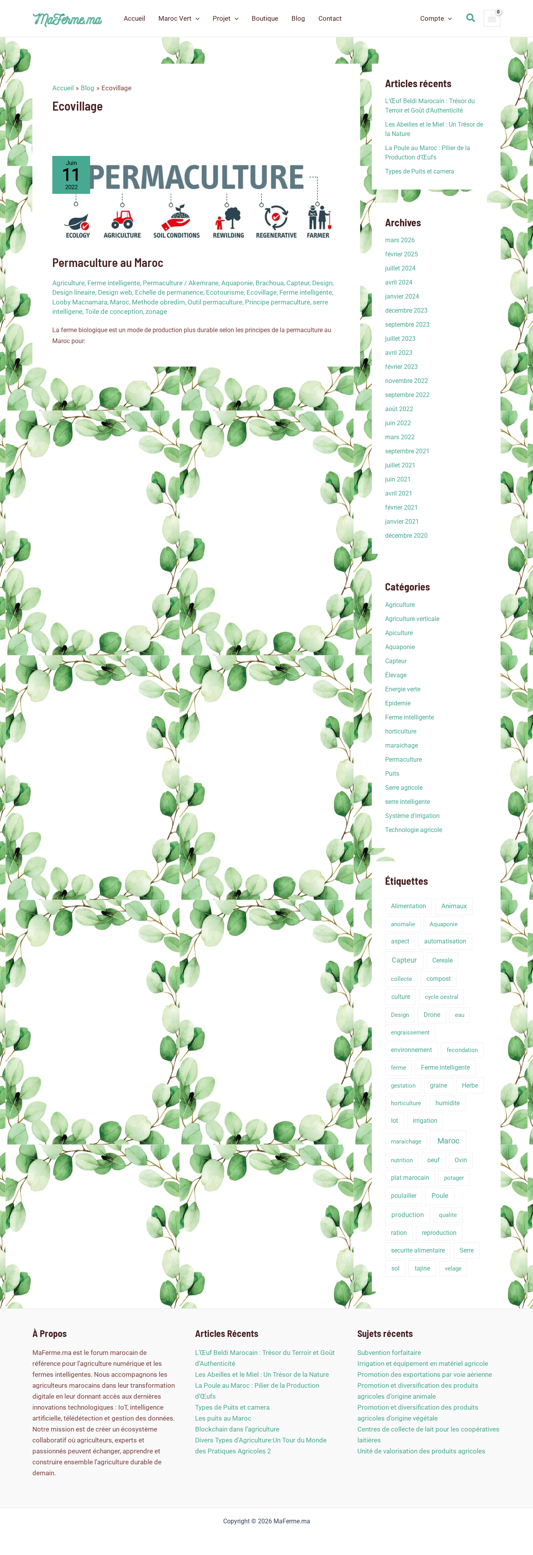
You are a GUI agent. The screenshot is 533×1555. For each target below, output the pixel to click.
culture (400, 996)
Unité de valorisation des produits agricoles (421, 1451)
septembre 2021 (407, 451)
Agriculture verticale (412, 619)
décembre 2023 (406, 310)
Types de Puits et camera (419, 171)
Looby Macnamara (79, 302)
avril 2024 (398, 282)
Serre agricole (404, 787)
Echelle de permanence (169, 292)
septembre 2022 (407, 395)
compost (438, 978)
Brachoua (270, 283)
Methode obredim (158, 302)
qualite (448, 1215)
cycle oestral (441, 996)
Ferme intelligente (113, 283)
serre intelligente (407, 801)
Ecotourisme (225, 292)
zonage (156, 311)
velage (453, 1268)
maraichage (401, 745)
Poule (440, 1195)
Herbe (470, 1085)
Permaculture (163, 283)
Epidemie (397, 703)
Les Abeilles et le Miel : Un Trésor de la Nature (262, 1374)
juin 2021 (398, 479)
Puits (392, 773)
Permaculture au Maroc (107, 262)
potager (454, 1177)
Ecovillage (262, 292)
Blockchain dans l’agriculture (237, 1429)
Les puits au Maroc (223, 1418)
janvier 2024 (402, 296)
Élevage (396, 675)
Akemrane (203, 283)
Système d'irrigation (412, 816)
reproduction (439, 1232)
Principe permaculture (277, 302)
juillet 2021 (400, 465)
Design (322, 283)
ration (399, 1232)
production (407, 1215)
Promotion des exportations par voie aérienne (424, 1374)
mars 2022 (400, 437)
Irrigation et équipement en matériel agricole (422, 1363)
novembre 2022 (406, 381)
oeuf (433, 1160)
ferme (398, 1067)
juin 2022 (398, 423)
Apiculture (399, 633)
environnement (411, 1050)
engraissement (410, 1032)
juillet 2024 (400, 268)
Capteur (297, 283)
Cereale (442, 960)
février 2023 (401, 366)
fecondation (462, 1050)
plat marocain (410, 1177)
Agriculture (68, 283)
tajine (422, 1268)
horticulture (400, 731)
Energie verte (402, 689)
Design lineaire (73, 292)
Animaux (454, 906)
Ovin (461, 1160)
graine (438, 1085)
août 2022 (399, 409)
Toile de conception (114, 311)
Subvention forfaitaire (389, 1352)
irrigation (425, 1120)
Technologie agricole (413, 830)
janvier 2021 (402, 521)
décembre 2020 (406, 535)
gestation (403, 1085)
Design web (115, 292)
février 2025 (401, 254)
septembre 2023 (407, 324)
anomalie (403, 924)
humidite (447, 1103)
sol (395, 1268)
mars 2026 (400, 240)
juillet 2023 (400, 338)
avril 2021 (398, 493)
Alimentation (408, 906)
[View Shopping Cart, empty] (492, 18)
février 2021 (401, 507)
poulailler (403, 1195)
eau (459, 1014)
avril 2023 (398, 352)
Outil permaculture (215, 302)
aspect (400, 941)
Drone (432, 1014)
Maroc (119, 302)
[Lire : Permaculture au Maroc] (196, 200)
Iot (394, 1120)
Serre (467, 1250)
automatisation (445, 941)
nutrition (402, 1160)
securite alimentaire (418, 1250)
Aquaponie (237, 283)
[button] (195, 18)
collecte (401, 978)
